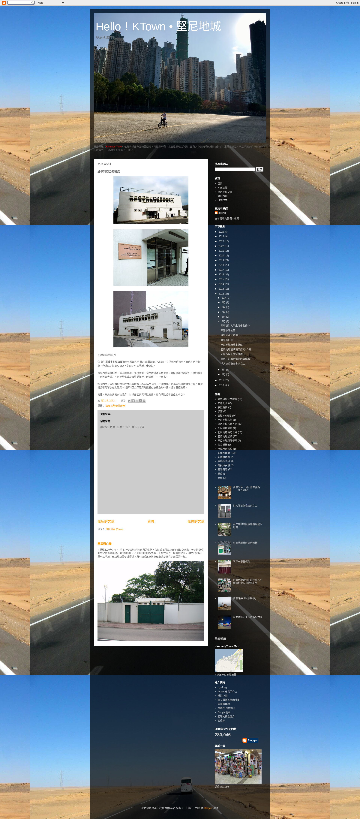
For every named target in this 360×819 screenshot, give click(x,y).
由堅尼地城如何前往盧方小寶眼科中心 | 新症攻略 (247, 581)
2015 (222, 279)
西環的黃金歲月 (226, 716)
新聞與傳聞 (224, 457)
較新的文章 (106, 521)
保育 (220, 411)
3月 (224, 369)
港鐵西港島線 (225, 448)
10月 (224, 297)
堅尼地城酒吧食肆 (227, 432)
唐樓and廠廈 (224, 415)
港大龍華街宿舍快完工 (233, 363)
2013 (222, 288)
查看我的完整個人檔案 (227, 218)
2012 (222, 293)
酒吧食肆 (222, 196)
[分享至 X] (137, 401)
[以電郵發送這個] (130, 401)
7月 (224, 312)
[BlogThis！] (133, 401)
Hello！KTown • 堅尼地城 (158, 26)
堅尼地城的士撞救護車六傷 (247, 616)
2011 (222, 380)
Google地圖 (224, 712)
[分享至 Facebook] (140, 401)
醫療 (220, 473)
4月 (224, 321)
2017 (222, 269)
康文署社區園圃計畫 (229, 699)
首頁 (151, 521)
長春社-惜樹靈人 (227, 708)
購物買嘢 (222, 469)
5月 (224, 316)
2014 (222, 284)
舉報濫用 (220, 638)
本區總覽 (222, 187)
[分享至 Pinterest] (144, 401)
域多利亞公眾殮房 (230, 335)
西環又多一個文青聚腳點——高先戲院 (246, 489)
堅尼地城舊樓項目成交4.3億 (236, 349)
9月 (224, 302)
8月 (224, 307)
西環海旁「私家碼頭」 (245, 598)
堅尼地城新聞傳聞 (227, 440)
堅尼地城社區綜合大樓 (245, 542)
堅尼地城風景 (225, 428)
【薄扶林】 (224, 200)
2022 (222, 246)
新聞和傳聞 (224, 453)
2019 (222, 260)
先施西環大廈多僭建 (232, 354)
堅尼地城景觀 (225, 436)
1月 (224, 374)
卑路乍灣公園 (228, 330)
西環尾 (221, 720)
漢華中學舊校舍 (241, 561)
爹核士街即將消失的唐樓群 (235, 359)
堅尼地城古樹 (225, 419)
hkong (222, 212)
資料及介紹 (224, 461)
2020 (222, 255)
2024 (222, 236)
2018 (222, 265)
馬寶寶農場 (224, 704)
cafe (220, 477)
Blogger (208, 808)
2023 (222, 241)
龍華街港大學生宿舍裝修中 (235, 325)
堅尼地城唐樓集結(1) (232, 344)
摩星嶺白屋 (105, 543)
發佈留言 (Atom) (114, 529)
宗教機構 (222, 407)
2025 (222, 231)
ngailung (222, 687)
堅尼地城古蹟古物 (227, 423)
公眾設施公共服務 (115, 405)
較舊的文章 (196, 521)
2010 (222, 385)
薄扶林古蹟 (224, 465)
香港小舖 (222, 695)
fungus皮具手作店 (227, 691)
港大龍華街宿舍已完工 (245, 505)
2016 (222, 274)
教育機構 (222, 444)
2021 (222, 250)
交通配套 (222, 403)
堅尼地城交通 (225, 191)
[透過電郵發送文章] (123, 400)
